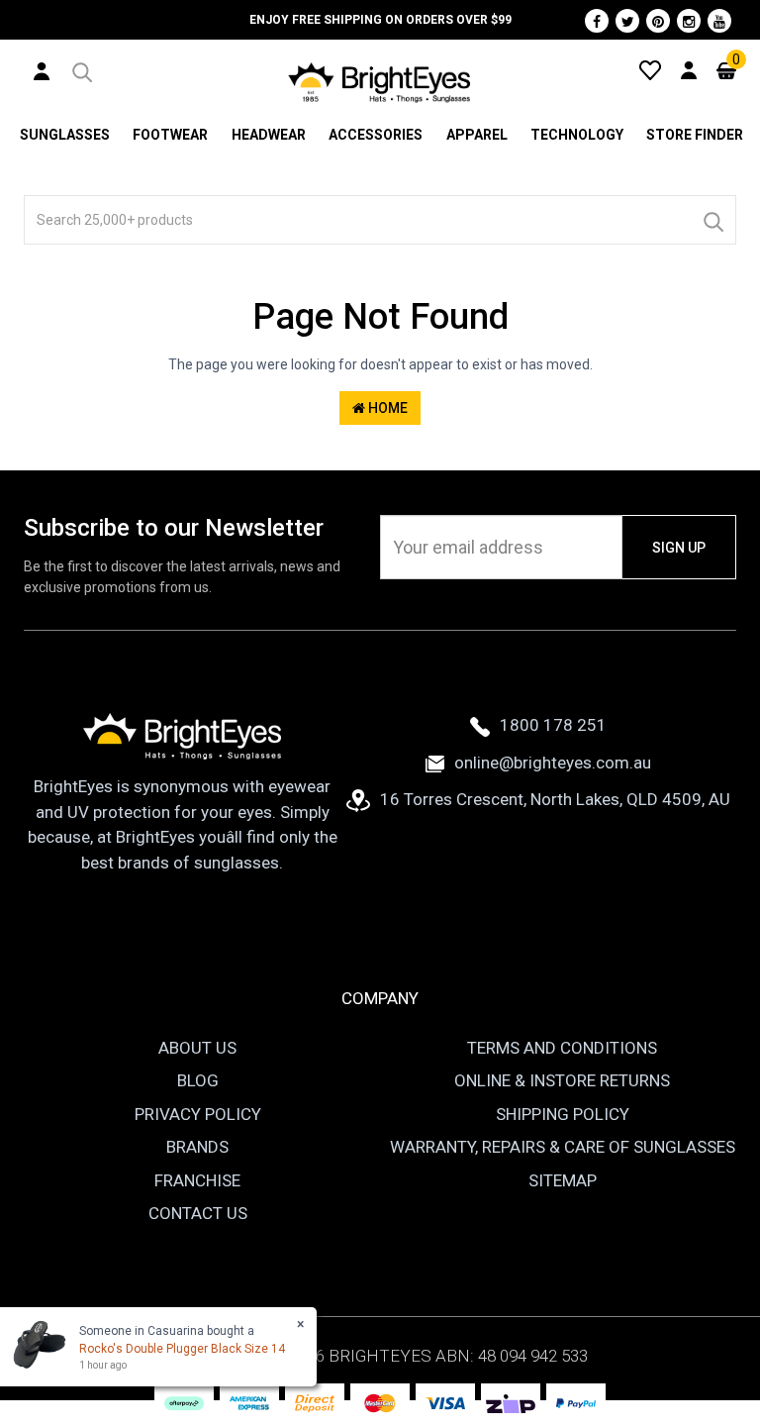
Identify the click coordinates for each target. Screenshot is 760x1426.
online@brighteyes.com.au (552, 762)
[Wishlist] (650, 69)
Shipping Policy (562, 1114)
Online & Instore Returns (562, 1080)
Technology (576, 135)
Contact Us (197, 1213)
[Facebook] (597, 21)
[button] (80, 69)
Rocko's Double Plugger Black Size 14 (182, 1349)
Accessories (376, 135)
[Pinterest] (658, 21)
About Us (197, 1048)
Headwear (269, 135)
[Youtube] (719, 21)
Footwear (170, 135)
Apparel (477, 135)
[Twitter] (627, 21)
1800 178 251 (553, 725)
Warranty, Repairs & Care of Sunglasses (562, 1147)
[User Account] (41, 70)
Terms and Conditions (562, 1048)
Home (386, 408)
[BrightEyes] (380, 82)
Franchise (197, 1180)
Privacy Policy (198, 1114)
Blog (198, 1080)
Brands (197, 1147)
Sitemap (562, 1180)
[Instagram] (689, 21)
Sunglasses (65, 135)
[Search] (712, 220)
